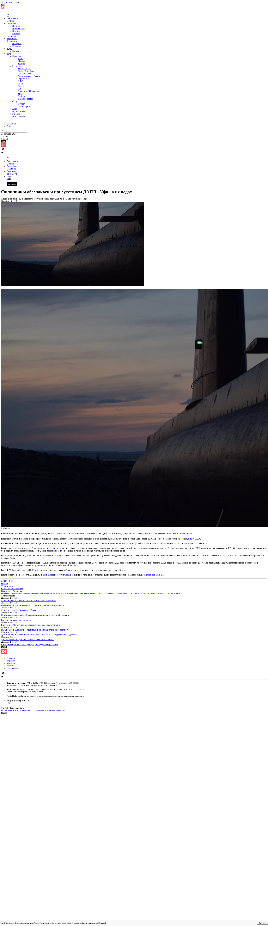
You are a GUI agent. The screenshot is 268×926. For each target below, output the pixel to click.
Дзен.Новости (49, 575)
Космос (15, 51)
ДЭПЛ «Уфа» (7, 581)
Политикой (102, 923)
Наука (9, 48)
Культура (16, 56)
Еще (9, 53)
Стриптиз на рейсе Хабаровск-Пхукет (19, 610)
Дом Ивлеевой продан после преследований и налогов (27, 639)
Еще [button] (9, 179)
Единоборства (24, 106)
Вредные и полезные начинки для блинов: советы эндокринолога (32, 605)
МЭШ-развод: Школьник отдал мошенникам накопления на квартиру (34, 630)
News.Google (65, 575)
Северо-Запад (24, 73)
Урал (20, 94)
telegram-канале (151, 575)
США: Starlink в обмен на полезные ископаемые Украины (28, 600)
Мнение (16, 114)
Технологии (12, 41)
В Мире (10, 21)
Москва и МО (24, 68)
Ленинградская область (29, 76)
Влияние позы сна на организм (16, 620)
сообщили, (56, 548)
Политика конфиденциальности (50, 710)
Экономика (12, 38)
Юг (19, 89)
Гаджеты (16, 46)
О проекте (11, 658)
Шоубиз (16, 31)
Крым (20, 84)
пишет (191, 539)
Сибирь (21, 96)
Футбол (21, 104)
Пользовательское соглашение (15, 710)
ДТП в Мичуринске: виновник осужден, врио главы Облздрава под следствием (39, 634)
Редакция (11, 123)
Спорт (15, 101)
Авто (14, 109)
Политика (11, 36)
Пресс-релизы (19, 116)
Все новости (13, 18)
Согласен (262, 923)
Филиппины (7, 586)
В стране (16, 26)
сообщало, (20, 570)
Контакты (11, 663)
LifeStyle (16, 33)
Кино (20, 58)
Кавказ (21, 86)
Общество (11, 23)
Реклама (11, 126)
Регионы (16, 66)
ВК (162, 575)
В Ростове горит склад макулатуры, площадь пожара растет (29, 644)
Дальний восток (25, 99)
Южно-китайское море (12, 588)
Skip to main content (10, 2)
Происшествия (19, 111)
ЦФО (20, 81)
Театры (21, 63)
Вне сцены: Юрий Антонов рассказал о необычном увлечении (31, 625)
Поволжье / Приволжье (29, 91)
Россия (4, 583)
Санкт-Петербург (26, 71)
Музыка (21, 61)
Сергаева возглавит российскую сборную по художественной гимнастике (36, 615)
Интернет (16, 43)
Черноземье (23, 78)
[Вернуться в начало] (2, 8)
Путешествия (18, 28)
